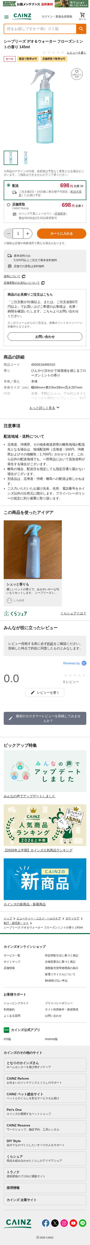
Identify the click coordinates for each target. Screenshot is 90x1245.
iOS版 (7, 1039)
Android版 (51, 1039)
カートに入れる (61, 233)
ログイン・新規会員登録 (57, 16)
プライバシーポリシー (59, 1003)
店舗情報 (9, 968)
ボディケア (72, 918)
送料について (12, 276)
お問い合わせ (45, 336)
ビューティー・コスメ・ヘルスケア (39, 918)
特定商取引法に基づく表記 (61, 955)
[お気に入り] (77, 74)
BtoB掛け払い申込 (56, 980)
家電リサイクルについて (60, 974)
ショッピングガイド (16, 1003)
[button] (81, 29)
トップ (8, 918)
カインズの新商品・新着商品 (25, 904)
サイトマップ (12, 961)
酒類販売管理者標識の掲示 (61, 968)
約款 (50, 643)
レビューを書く (76, 52)
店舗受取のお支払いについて (22, 282)
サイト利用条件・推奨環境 (61, 1009)
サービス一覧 (12, 955)
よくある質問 (12, 1015)
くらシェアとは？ (73, 613)
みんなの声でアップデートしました (29, 796)
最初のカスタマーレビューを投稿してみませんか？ (48, 718)
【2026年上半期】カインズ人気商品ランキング (38, 850)
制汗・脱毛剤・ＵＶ (16, 923)
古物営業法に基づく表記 (60, 961)
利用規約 (9, 1009)
